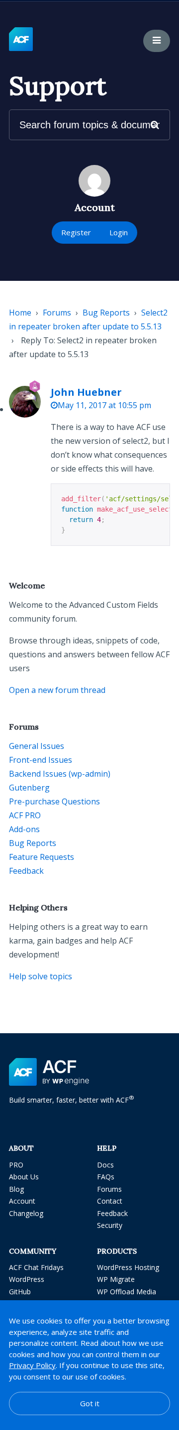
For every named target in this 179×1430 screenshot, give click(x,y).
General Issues (36, 746)
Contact (109, 1201)
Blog (16, 1189)
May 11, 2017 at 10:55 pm (104, 405)
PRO (16, 1164)
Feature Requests (41, 856)
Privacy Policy (32, 1365)
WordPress (26, 1279)
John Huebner (86, 392)
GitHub (20, 1291)
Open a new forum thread (57, 690)
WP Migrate (116, 1279)
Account (22, 1201)
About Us (24, 1176)
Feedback (26, 870)
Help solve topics (40, 976)
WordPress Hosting (128, 1267)
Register (76, 232)
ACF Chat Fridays (36, 1267)
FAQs (105, 1176)
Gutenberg (29, 787)
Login (118, 232)
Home (20, 312)
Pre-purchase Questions (54, 801)
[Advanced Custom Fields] (20, 39)
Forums (57, 312)
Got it (89, 1403)
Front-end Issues (40, 759)
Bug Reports (106, 312)
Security (109, 1225)
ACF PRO (25, 815)
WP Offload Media (126, 1291)
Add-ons (24, 829)
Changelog (26, 1213)
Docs (105, 1164)
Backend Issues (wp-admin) (59, 773)
